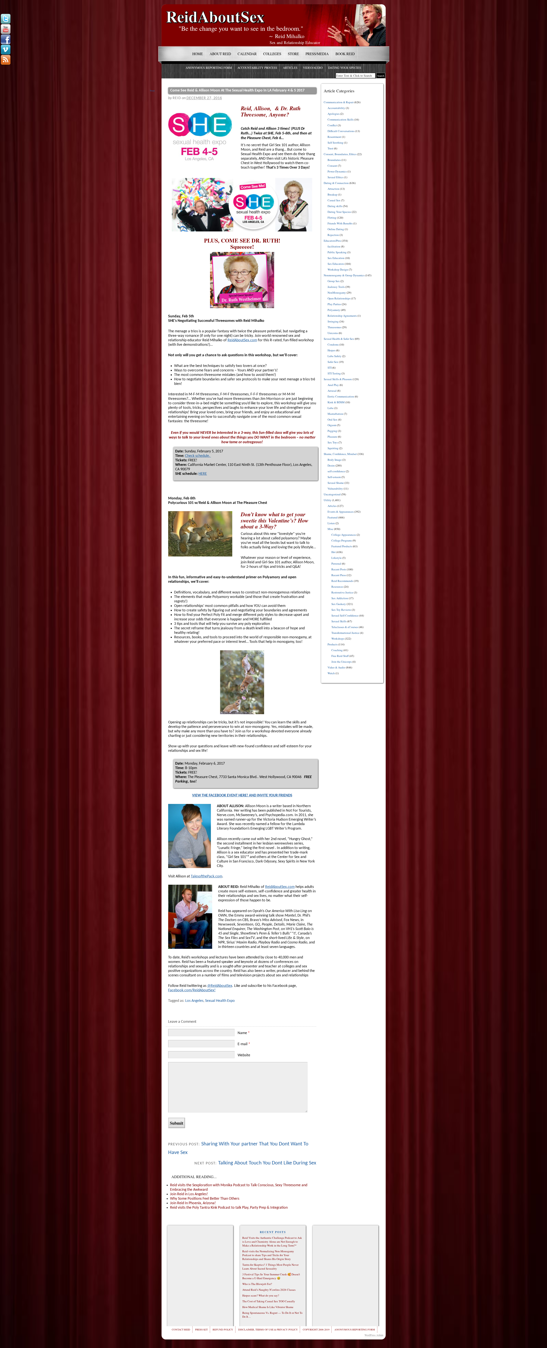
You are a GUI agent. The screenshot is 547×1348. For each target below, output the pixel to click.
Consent (332, 166)
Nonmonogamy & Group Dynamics (344, 275)
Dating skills (335, 206)
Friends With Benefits (340, 223)
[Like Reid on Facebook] (5, 39)
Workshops (337, 638)
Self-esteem (334, 477)
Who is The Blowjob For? (257, 1284)
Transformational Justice (345, 633)
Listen (331, 523)
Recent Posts (338, 569)
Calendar (247, 53)
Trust (330, 148)
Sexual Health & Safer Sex (339, 339)
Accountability (336, 108)
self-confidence (336, 471)
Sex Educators (336, 264)
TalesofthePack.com (206, 876)
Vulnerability (335, 488)
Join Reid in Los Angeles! (189, 1194)
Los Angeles (194, 1001)
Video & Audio (336, 667)
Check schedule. (198, 456)
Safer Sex (333, 362)
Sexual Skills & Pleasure (338, 379)
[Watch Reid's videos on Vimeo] (5, 50)
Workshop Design (338, 269)
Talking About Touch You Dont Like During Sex (267, 1163)
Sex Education (336, 258)
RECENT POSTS (273, 1232)
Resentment (334, 137)
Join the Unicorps (341, 662)
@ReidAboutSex (219, 986)
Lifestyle (336, 558)
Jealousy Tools (336, 287)
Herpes (331, 350)
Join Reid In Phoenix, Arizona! (193, 1203)
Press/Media (317, 53)
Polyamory (334, 310)
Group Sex (334, 281)
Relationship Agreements (342, 316)
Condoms (333, 344)
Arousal (332, 391)
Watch (331, 673)
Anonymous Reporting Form (209, 68)
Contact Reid (181, 1329)
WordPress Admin (374, 1335)
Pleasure (332, 437)
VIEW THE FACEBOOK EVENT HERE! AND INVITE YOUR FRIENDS (242, 795)
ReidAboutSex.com (242, 340)
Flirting (332, 217)
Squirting (333, 448)
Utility (327, 500)
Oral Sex (332, 419)
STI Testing (334, 373)
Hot (333, 552)
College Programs (341, 540)
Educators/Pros (332, 241)
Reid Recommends (342, 581)
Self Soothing (335, 142)
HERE (203, 474)
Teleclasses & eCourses (344, 627)
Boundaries (334, 160)
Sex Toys (333, 442)
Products (333, 644)
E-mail (244, 1044)
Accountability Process (257, 68)
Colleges (272, 53)
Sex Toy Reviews (341, 610)
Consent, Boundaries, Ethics (340, 154)
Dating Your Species (344, 68)
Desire (331, 465)
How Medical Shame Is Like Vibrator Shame (267, 1307)
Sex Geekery (338, 604)
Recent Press (338, 575)
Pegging (332, 431)
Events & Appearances (341, 512)
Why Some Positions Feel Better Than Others (204, 1199)
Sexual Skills (339, 621)
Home (197, 53)
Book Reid (345, 53)
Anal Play (333, 385)
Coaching (337, 650)
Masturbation (335, 414)
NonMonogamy (337, 292)
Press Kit (201, 1329)
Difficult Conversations (341, 131)
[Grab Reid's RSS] (5, 60)
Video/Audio (313, 68)
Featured (333, 517)
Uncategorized (332, 494)
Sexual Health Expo (220, 1001)
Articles (290, 68)
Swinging (333, 321)
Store (293, 53)
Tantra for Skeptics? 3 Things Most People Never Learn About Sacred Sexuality (270, 1266)
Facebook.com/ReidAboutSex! (192, 990)
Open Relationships (339, 298)
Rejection (333, 235)
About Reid (220, 53)
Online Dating (336, 229)
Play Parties (334, 304)
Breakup (332, 194)
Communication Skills (341, 119)
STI (330, 367)
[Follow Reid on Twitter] (5, 19)
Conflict (332, 125)
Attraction (333, 189)
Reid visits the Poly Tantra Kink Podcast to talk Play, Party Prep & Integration (229, 1208)
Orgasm (332, 425)
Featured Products (341, 546)
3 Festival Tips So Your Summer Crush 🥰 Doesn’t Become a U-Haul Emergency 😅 (271, 1276)
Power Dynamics (337, 171)
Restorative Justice (342, 592)
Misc (330, 529)
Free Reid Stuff (340, 656)
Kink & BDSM (336, 402)
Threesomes (334, 327)
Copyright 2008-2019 (316, 1329)
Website (244, 1055)
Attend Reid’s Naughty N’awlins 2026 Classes (269, 1290)
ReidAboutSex (215, 13)
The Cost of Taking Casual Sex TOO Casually (268, 1301)
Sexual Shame (336, 483)
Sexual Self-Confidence (345, 615)
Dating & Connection (336, 183)
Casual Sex (334, 200)
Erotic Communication (341, 396)
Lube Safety (334, 356)
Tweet (152, 90)
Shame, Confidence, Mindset (340, 454)
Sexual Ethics (335, 177)
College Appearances (343, 535)
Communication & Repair (339, 102)
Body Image (335, 460)
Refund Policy (223, 1329)
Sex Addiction (339, 598)
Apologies (334, 114)
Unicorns (333, 333)
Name (244, 1033)
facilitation (334, 246)
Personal (336, 563)
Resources (337, 587)
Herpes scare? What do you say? (260, 1295)
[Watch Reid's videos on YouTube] (5, 29)
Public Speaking (337, 252)
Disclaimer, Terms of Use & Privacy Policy (268, 1329)
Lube (331, 408)
